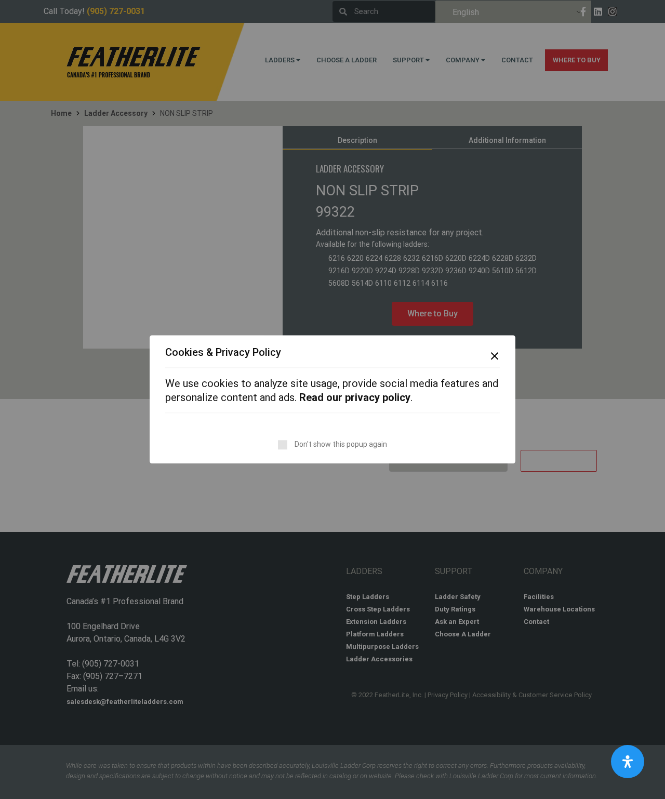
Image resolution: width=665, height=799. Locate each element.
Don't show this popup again (341, 445)
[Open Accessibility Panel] (627, 761)
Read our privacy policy (354, 398)
